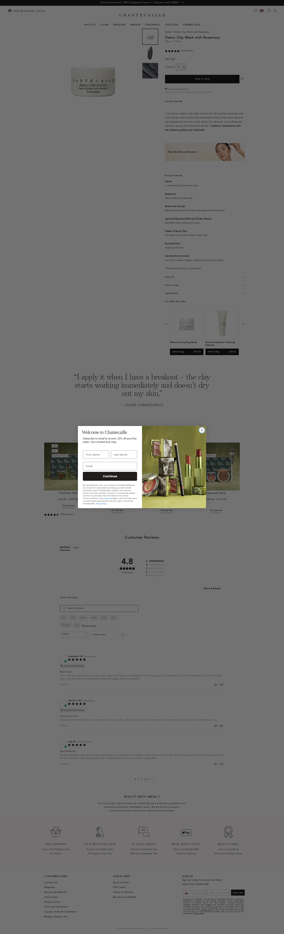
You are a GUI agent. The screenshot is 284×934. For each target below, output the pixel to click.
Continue (110, 476)
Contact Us (108, 498)
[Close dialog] (202, 430)
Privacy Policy (101, 504)
